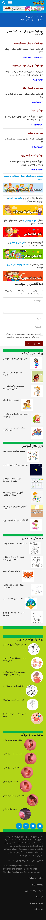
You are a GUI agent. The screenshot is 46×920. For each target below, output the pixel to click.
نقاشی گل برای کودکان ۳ (13, 686)
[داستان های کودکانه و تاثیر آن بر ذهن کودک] (37, 414)
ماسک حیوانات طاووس (13, 598)
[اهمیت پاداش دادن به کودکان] (36, 359)
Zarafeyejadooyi (14, 865)
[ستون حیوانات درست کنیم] (33, 451)
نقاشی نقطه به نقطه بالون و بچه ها (14, 614)
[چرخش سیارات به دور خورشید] (36, 465)
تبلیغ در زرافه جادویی (34, 890)
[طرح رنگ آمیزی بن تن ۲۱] (33, 700)
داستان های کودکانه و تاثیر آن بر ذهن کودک (15, 415)
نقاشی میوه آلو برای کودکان (14, 644)
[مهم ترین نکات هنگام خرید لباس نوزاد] (37, 658)
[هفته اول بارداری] (25, 809)
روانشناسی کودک (15, 198)
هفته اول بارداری (10, 809)
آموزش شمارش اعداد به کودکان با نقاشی (13, 493)
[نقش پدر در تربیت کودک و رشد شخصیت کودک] (37, 672)
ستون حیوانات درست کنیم (14, 451)
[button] (3, 2)
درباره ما (39, 896)
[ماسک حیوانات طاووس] (31, 599)
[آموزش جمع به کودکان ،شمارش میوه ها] (37, 479)
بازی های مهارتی (30, 220)
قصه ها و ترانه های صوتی (18, 264)
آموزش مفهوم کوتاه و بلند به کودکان (14, 507)
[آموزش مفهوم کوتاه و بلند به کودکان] (37, 506)
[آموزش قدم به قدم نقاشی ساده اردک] (37, 585)
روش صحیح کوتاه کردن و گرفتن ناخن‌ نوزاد (13, 387)
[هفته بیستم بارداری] (27, 768)
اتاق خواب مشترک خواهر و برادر (14, 715)
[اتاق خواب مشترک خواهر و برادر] (37, 714)
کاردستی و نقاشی (17, 242)
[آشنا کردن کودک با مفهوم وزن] (36, 520)
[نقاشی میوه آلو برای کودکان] (34, 644)
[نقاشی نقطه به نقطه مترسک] (35, 543)
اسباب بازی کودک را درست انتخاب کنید (14, 429)
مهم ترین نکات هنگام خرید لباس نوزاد (14, 659)
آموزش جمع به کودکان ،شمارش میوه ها (12, 480)
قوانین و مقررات (36, 903)
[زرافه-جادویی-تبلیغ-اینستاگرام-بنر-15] (23, 8)
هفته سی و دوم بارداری (13, 753)
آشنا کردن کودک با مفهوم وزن (15, 520)
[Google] (26, 826)
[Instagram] (19, 826)
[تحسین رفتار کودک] (27, 400)
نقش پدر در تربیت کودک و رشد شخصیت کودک (14, 673)
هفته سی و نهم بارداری (12, 740)
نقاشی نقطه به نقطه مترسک (15, 543)
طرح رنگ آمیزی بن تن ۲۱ (14, 699)
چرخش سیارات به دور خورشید (15, 464)
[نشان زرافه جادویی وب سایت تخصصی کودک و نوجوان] (38, 3)
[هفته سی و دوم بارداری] (31, 754)
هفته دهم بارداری (10, 781)
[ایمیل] (40, 826)
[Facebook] (33, 826)
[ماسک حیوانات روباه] (28, 571)
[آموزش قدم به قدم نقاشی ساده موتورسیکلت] (37, 557)
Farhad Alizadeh (35, 878)
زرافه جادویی (37, 884)
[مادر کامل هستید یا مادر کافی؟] (37, 372)
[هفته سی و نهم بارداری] (30, 740)
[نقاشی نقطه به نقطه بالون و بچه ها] (37, 613)
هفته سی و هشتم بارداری (14, 795)
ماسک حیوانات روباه (11, 571)
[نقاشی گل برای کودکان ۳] (32, 686)
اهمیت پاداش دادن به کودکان (15, 358)
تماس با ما (38, 909)
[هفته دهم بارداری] (26, 781)
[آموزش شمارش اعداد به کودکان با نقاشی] (37, 492)
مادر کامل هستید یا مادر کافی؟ (13, 373)
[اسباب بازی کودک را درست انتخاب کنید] (37, 428)
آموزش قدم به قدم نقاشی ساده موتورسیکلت (13, 558)
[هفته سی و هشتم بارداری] (33, 795)
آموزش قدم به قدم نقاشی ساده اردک (13, 586)
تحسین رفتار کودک (11, 400)
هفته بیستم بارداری (11, 767)
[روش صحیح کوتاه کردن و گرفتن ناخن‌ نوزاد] (37, 386)
